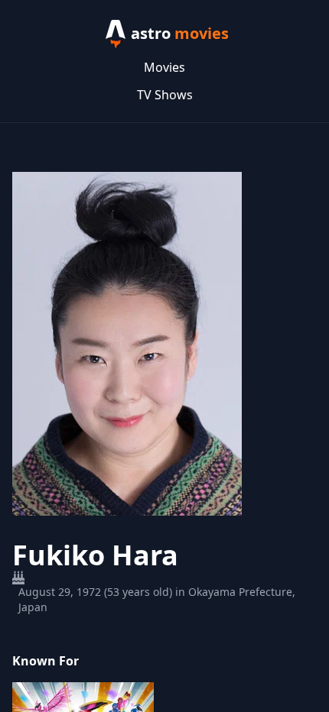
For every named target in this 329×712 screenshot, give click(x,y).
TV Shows (165, 94)
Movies (164, 67)
